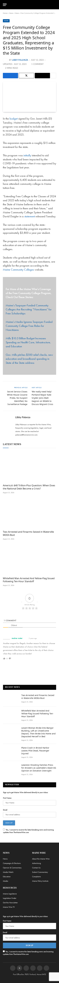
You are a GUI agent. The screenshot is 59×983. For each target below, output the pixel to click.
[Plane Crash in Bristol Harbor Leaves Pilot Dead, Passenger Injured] (11, 751)
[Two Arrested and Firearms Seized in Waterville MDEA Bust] (29, 513)
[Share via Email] (42, 75)
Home (5, 13)
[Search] (55, 4)
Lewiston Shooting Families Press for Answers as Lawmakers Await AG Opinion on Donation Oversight (38, 768)
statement (30, 216)
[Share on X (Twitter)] (26, 75)
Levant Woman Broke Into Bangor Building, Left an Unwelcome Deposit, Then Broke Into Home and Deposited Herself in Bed (38, 732)
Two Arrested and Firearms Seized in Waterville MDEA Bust (28, 533)
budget (14, 118)
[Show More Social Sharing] (53, 75)
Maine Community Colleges (18, 269)
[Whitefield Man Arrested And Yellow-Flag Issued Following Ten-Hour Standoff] (29, 559)
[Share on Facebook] (10, 75)
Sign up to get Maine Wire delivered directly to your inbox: (25, 792)
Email (5, 810)
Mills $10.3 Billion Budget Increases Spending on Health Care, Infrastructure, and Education (28, 342)
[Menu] (5, 4)
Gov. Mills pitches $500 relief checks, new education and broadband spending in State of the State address (29, 359)
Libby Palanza (20, 60)
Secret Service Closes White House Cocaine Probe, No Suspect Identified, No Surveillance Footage (17, 398)
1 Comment (37, 64)
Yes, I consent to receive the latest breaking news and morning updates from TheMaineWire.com (28, 831)
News (11, 13)
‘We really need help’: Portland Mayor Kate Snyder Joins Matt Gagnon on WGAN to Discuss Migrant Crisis (42, 398)
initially (27, 155)
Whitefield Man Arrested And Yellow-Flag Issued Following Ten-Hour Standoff (29, 580)
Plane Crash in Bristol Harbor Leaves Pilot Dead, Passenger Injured (35, 750)
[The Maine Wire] (31, 4)
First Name (7, 798)
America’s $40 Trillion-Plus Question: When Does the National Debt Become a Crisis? (29, 487)
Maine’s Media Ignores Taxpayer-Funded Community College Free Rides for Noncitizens (29, 326)
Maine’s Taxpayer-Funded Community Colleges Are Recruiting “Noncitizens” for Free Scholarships (29, 309)
